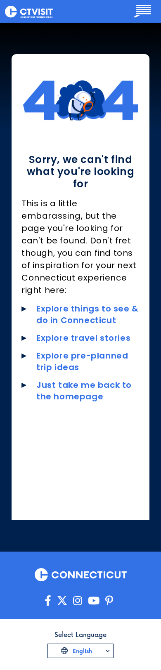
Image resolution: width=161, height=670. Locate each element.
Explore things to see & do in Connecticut (87, 314)
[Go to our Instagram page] (77, 601)
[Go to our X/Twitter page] (62, 601)
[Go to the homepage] (29, 11)
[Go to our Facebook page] (48, 601)
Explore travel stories (83, 338)
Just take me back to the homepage (84, 390)
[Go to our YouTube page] (93, 601)
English (81, 650)
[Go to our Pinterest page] (109, 601)
